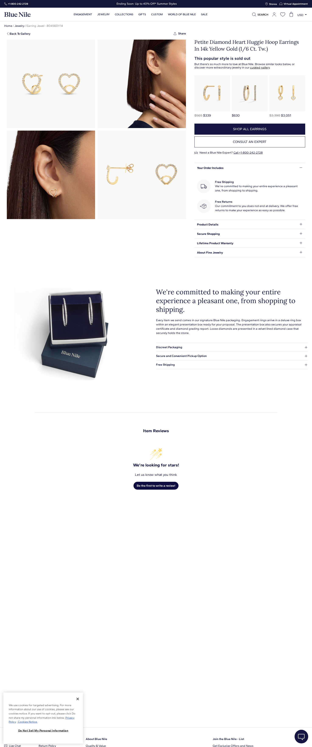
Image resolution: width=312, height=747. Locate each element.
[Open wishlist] (282, 14)
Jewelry (103, 14)
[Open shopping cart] (291, 14)
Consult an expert (250, 142)
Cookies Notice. (27, 721)
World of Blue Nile (182, 14)
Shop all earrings (249, 129)
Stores (273, 4)
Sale (204, 14)
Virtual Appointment (296, 3)
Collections (124, 14)
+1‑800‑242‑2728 (18, 3)
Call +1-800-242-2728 (248, 152)
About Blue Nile (96, 739)
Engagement (83, 14)
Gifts (142, 14)
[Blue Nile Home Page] (17, 14)
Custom (157, 14)
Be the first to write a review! (156, 486)
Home (8, 26)
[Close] (77, 699)
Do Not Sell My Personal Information (43, 730)
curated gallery (260, 67)
